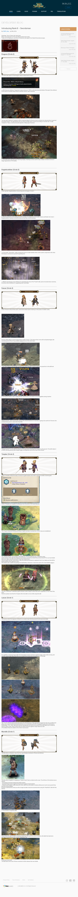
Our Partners (31, 880)
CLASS (18, 11)
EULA (24, 880)
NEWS (11, 11)
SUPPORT (44, 11)
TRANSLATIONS (61, 11)
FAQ (52, 11)
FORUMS (34, 11)
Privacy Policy (6, 880)
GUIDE (26, 11)
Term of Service (16, 880)
